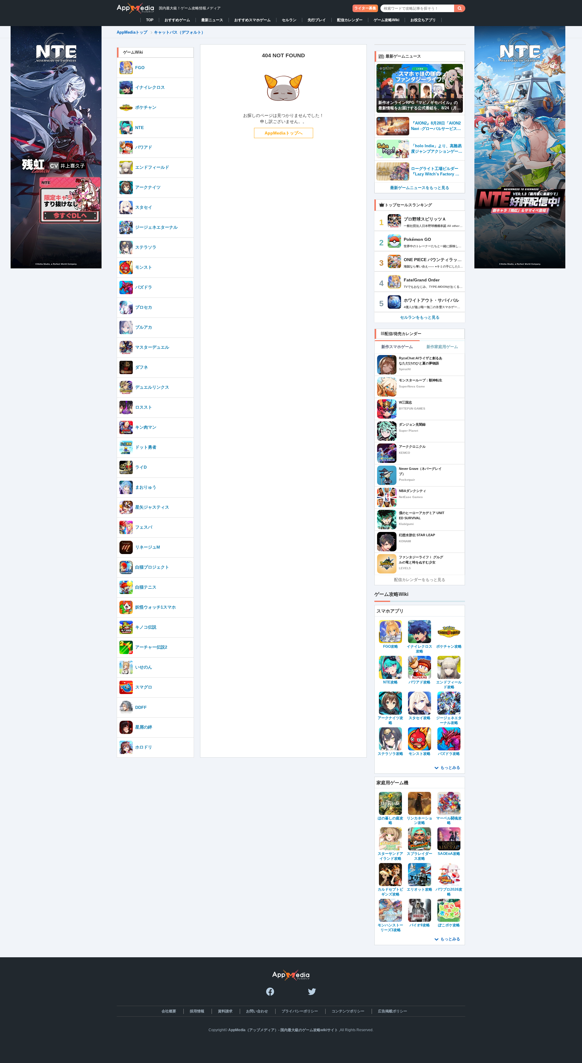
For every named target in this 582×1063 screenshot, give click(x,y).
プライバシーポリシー (300, 1011)
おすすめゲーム (177, 20)
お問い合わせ (257, 1011)
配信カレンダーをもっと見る (419, 579)
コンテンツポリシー (348, 1011)
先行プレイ (317, 20)
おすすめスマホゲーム (252, 20)
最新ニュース (212, 20)
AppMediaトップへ (284, 133)
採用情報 (197, 1011)
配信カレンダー (350, 20)
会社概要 (169, 1011)
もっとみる (450, 767)
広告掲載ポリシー (392, 1011)
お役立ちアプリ (423, 20)
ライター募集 (365, 8)
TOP (149, 20)
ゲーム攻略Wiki (386, 20)
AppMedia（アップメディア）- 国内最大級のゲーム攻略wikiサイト (283, 1030)
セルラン (289, 20)
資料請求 (225, 1011)
